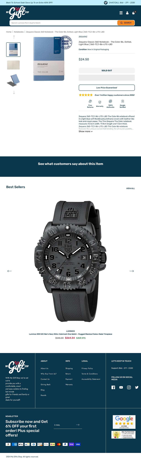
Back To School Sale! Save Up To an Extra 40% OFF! (29, 3)
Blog (42, 390)
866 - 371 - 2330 (126, 368)
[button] (107, 78)
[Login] (127, 13)
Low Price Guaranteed (106, 88)
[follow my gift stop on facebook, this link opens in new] (113, 388)
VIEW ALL (130, 188)
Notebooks (19, 32)
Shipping (69, 368)
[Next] (14, 93)
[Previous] (14, 37)
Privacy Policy (87, 368)
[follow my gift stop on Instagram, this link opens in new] (129, 388)
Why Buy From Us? (48, 373)
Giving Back (46, 384)
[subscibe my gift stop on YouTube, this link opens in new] (121, 388)
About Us (44, 368)
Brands (43, 395)
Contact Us (45, 379)
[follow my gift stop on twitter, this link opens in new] (137, 388)
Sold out (107, 70)
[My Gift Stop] (17, 361)
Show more (84, 131)
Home (8, 32)
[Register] (77, 425)
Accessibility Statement (91, 379)
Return (68, 373)
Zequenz (83, 37)
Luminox (70, 331)
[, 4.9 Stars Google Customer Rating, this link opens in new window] (124, 422)
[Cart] (133, 13)
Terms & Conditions (89, 373)
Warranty (69, 384)
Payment (69, 379)
